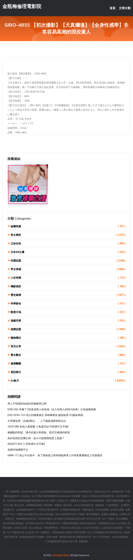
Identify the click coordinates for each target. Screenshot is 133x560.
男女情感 (68, 269)
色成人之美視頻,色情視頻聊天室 (98, 496)
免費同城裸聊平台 (17, 449)
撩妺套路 (48, 505)
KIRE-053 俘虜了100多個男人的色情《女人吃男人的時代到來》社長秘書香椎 (51, 409)
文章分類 (125, 8)
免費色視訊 (88, 509)
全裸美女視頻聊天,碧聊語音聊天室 (78, 523)
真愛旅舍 (99, 505)
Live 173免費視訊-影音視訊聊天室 (104, 532)
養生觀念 (68, 354)
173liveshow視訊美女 (70, 528)
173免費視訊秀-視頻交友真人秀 (61, 541)
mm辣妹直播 (102, 509)
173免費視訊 (112, 505)
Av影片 (68, 380)
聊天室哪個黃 (93, 514)
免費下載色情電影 (115, 500)
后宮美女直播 (117, 509)
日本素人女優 (20, 528)
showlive (25, 496)
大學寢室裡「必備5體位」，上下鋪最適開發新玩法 (36, 420)
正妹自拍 (68, 243)
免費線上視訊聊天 (63, 505)
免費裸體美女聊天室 (26, 518)
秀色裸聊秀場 (51, 528)
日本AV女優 (68, 252)
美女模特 (68, 234)
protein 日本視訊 (91, 528)
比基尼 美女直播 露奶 (112, 528)
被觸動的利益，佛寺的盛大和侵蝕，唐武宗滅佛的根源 (38, 432)
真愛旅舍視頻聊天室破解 (31, 537)
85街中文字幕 (93, 518)
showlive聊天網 (29, 491)
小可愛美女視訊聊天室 (47, 509)
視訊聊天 (68, 372)
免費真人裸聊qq (109, 514)
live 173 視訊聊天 (101, 537)
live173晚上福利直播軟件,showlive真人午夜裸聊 (56, 496)
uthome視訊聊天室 (84, 505)
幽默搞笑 (68, 286)
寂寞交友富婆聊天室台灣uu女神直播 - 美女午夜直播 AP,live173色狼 (50, 514)
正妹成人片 (62, 500)
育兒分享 (68, 346)
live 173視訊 (108, 518)
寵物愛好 (68, 337)
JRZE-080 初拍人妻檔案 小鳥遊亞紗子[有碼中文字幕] (37, 426)
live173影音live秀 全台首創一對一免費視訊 (28, 532)
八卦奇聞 (68, 277)
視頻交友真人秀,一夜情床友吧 (109, 491)
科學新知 (68, 303)
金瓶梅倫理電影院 (21, 6)
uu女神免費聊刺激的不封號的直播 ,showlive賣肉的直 (65, 491)
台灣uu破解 (52, 537)
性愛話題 (68, 260)
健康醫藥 (68, 363)
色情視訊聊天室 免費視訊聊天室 (75, 537)
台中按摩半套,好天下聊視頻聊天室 (42, 523)
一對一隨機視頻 (12, 491)
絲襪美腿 (68, 226)
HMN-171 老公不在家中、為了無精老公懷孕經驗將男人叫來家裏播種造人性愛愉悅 (54, 455)
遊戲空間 (68, 320)
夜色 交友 (19, 505)
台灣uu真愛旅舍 (120, 537)
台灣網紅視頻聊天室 (70, 509)
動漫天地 (68, 312)
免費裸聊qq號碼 (34, 505)
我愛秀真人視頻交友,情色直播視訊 (87, 500)
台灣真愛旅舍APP (25, 509)
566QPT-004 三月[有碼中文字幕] (26, 443)
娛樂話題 (68, 329)
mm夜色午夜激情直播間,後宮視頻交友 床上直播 (31, 500)
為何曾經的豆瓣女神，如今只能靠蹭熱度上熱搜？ (36, 438)
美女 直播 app (35, 528)
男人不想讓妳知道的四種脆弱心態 (26, 403)
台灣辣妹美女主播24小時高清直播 (68, 532)
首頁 (112, 8)
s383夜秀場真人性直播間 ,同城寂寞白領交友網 (61, 518)
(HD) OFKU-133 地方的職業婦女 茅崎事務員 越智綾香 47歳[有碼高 (45, 415)
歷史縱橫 (68, 294)
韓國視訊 (83, 541)
